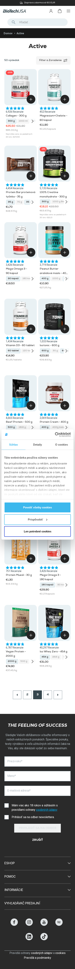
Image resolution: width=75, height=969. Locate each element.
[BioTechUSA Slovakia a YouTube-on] (44, 924)
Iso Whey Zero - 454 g (53, 652)
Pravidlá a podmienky (37, 957)
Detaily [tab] (37, 444)
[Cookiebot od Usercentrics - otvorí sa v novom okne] (55, 434)
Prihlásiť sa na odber (37, 828)
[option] (37, 2)
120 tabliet (29, 351)
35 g (10, 202)
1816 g (22, 427)
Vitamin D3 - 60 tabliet (20, 345)
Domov (8, 33)
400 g (45, 279)
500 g (11, 427)
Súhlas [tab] (13, 444)
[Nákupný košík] (60, 11)
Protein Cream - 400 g (54, 422)
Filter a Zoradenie (50, 60)
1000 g (56, 279)
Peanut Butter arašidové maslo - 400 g (54, 273)
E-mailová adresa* (19, 790)
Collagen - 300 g (16, 116)
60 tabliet (13, 351)
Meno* (11, 776)
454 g (45, 657)
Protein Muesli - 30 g (19, 575)
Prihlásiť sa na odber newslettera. (33, 817)
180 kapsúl (28, 279)
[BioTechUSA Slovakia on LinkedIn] (29, 939)
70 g (19, 202)
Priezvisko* (14, 761)
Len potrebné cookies (37, 531)
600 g (45, 351)
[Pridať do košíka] (31, 99)
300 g (11, 121)
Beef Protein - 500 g (19, 422)
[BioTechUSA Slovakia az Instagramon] (29, 924)
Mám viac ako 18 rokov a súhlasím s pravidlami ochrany (35, 807)
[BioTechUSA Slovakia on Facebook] (14, 924)
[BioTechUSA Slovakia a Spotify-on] (59, 924)
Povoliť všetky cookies (37, 507)
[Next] (32, 121)
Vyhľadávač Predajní (22, 903)
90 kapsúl (13, 279)
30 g (55, 351)
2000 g (12, 661)
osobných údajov (46, 809)
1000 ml (23, 121)
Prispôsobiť (35, 519)
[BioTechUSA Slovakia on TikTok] (44, 939)
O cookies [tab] (61, 444)
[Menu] (68, 11)
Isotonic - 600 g (49, 345)
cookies (60, 953)
